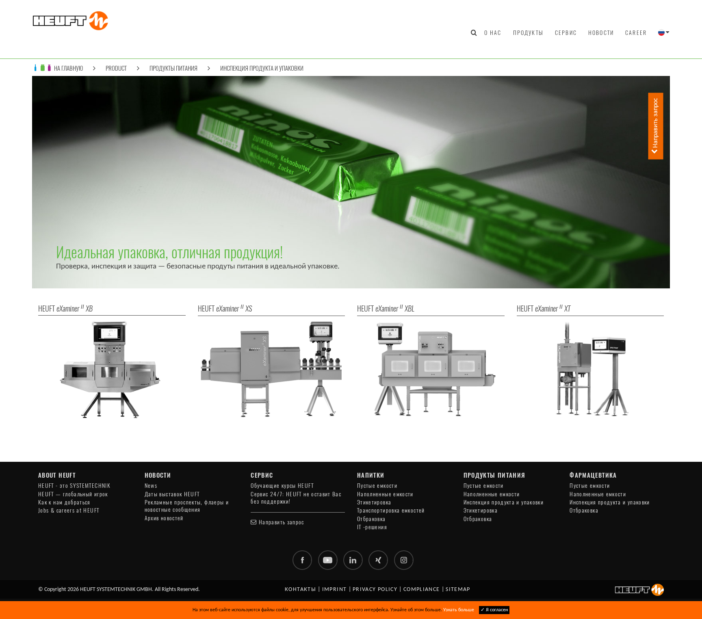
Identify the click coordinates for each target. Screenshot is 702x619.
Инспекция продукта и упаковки (261, 68)
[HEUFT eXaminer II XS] (271, 369)
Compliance (421, 589)
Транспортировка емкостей (391, 510)
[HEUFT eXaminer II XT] (590, 369)
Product (116, 68)
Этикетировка (374, 502)
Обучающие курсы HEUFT (282, 485)
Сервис (566, 32)
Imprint (334, 589)
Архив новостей (164, 518)
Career (636, 32)
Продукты (528, 32)
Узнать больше (458, 610)
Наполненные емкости (385, 494)
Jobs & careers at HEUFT (68, 510)
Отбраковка (371, 519)
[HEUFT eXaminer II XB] (112, 369)
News (151, 485)
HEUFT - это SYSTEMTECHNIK (74, 485)
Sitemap (458, 589)
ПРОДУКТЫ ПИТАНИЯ (173, 68)
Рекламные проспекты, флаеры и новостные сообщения (187, 505)
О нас (493, 32)
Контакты (300, 589)
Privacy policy (375, 589)
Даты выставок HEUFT (172, 494)
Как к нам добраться (64, 502)
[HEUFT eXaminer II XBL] (431, 369)
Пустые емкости (377, 485)
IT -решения (372, 527)
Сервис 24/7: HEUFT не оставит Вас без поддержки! (296, 497)
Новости (601, 32)
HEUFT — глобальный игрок (73, 494)
